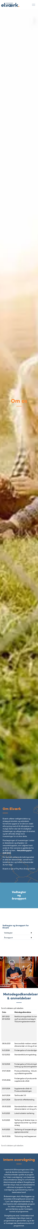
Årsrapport (8, 938)
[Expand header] (33, 4)
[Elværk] (10, 3)
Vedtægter (8, 933)
